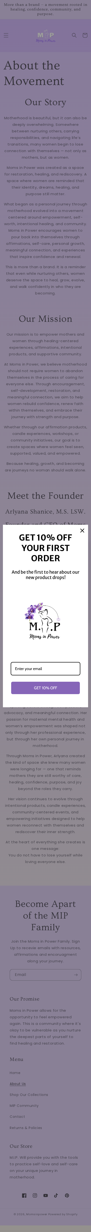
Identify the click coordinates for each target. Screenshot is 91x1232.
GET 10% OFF (45, 688)
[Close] (82, 530)
